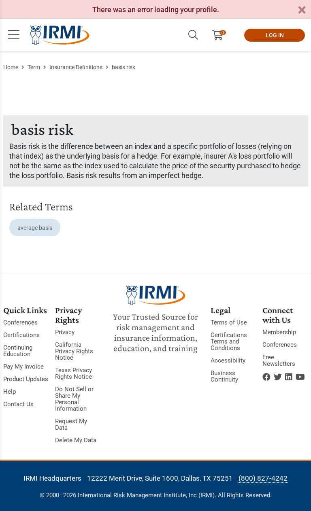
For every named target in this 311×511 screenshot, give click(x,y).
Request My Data (71, 424)
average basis (34, 228)
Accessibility (228, 360)
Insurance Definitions (75, 67)
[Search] (193, 35)
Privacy (65, 332)
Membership (279, 332)
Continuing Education (17, 351)
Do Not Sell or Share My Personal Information (74, 399)
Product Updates (25, 379)
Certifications (21, 335)
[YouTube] (300, 377)
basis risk (123, 67)
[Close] (301, 10)
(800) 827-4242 (263, 478)
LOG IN (275, 35)
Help (9, 391)
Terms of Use (229, 322)
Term (34, 67)
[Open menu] (13, 35)
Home (10, 67)
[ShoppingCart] (220, 35)
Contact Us (18, 404)
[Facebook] (266, 377)
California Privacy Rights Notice (74, 351)
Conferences (20, 322)
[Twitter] (278, 377)
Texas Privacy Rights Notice (73, 373)
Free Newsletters (278, 360)
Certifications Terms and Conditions (229, 341)
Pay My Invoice (23, 366)
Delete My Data (75, 440)
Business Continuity (224, 376)
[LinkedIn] (288, 377)
